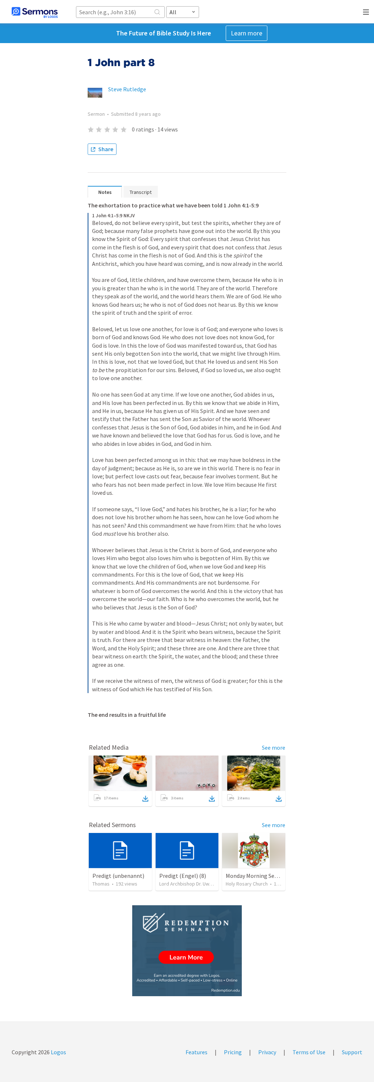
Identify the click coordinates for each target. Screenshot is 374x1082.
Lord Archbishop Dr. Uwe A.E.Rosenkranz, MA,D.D (211, 883)
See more (273, 747)
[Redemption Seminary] (187, 950)
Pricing (233, 1052)
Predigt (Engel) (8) (182, 875)
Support (352, 1052)
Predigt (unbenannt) (118, 875)
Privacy (267, 1052)
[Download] (145, 798)
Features (196, 1052)
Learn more (246, 33)
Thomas (101, 883)
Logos (58, 1052)
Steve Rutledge (127, 89)
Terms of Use (309, 1052)
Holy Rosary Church (247, 883)
